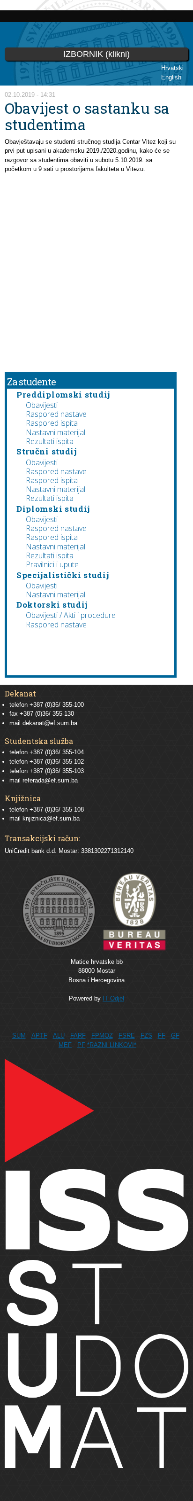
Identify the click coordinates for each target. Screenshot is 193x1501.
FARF (78, 1035)
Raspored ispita (52, 423)
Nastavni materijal (55, 432)
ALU (59, 1035)
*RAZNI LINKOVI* (111, 1044)
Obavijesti (42, 405)
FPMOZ (102, 1035)
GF (175, 1035)
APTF (39, 1035)
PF (81, 1044)
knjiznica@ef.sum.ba (51, 818)
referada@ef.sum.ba (50, 780)
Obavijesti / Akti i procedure (71, 615)
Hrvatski (172, 67)
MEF (65, 1044)
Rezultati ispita (50, 441)
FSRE (127, 1035)
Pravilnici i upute (52, 564)
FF (161, 1035)
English (171, 77)
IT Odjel (113, 998)
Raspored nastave (56, 414)
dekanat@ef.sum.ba (49, 723)
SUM (19, 1035)
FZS (146, 1035)
